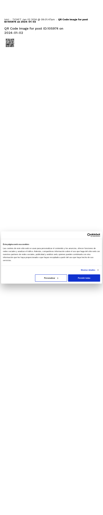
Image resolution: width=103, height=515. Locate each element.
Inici (6, 19)
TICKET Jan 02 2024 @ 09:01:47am (33, 19)
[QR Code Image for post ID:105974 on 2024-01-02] (10, 48)
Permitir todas (84, 278)
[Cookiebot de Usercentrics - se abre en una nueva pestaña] (89, 235)
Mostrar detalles (88, 270)
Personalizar (49, 278)
